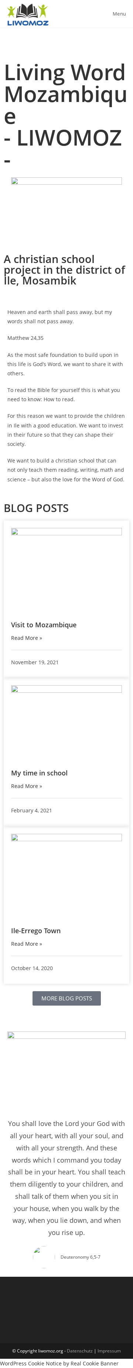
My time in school (39, 772)
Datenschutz (80, 1351)
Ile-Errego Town (36, 930)
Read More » (26, 637)
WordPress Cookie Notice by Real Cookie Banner (59, 1363)
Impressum (109, 1351)
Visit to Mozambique (43, 624)
